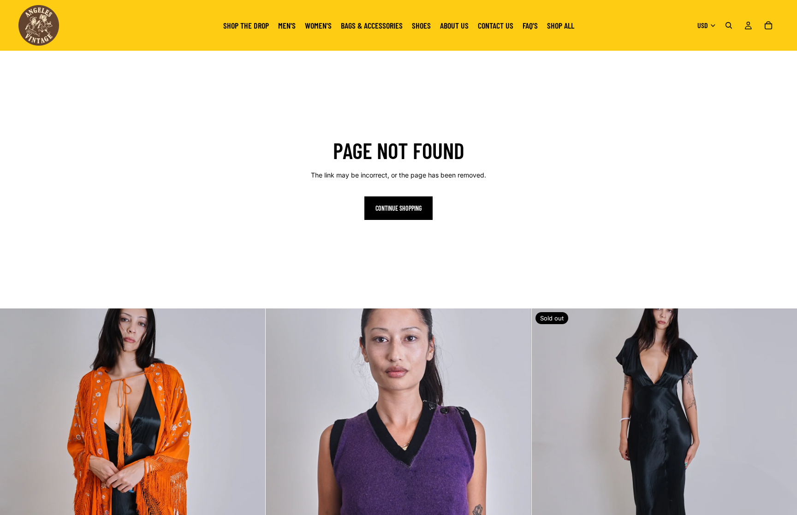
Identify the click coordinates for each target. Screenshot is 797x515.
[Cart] (768, 25)
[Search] (729, 25)
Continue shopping (398, 208)
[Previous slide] (14, 441)
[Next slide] (251, 441)
